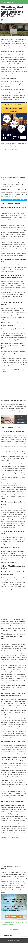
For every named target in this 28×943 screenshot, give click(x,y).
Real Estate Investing (10, 924)
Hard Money (10, 922)
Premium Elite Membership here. (9, 196)
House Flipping (18, 922)
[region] (14, 163)
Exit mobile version (14, 941)
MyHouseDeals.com (18, 57)
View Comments (14, 929)
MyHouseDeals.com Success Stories (10, 149)
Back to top (24, 936)
